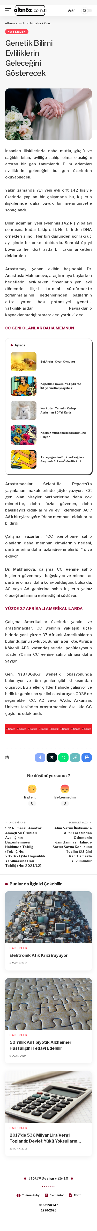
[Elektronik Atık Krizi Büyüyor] (48, 917)
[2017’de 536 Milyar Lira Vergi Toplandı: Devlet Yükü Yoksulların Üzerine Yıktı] (48, 1097)
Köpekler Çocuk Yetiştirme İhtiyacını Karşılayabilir (60, 386)
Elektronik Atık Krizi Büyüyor (39, 955)
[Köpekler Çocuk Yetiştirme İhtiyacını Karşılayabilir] (23, 386)
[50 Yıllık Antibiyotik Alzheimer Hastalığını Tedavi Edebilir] (48, 1004)
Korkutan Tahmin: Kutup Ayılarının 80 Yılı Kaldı (58, 411)
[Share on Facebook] (40, 757)
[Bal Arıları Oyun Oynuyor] (23, 361)
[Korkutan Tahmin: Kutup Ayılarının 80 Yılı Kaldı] (23, 410)
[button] (9, 10)
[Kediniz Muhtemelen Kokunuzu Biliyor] (23, 435)
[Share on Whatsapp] (63, 757)
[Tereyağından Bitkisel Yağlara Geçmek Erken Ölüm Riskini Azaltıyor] (23, 459)
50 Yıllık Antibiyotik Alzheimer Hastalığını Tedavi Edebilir (40, 1045)
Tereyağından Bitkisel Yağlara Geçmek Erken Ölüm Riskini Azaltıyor (62, 459)
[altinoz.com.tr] (30, 10)
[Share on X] (52, 757)
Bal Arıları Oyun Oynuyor (58, 361)
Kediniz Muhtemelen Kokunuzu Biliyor (63, 435)
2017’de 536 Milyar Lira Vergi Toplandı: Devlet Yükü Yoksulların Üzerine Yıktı (43, 1138)
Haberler (17, 31)
